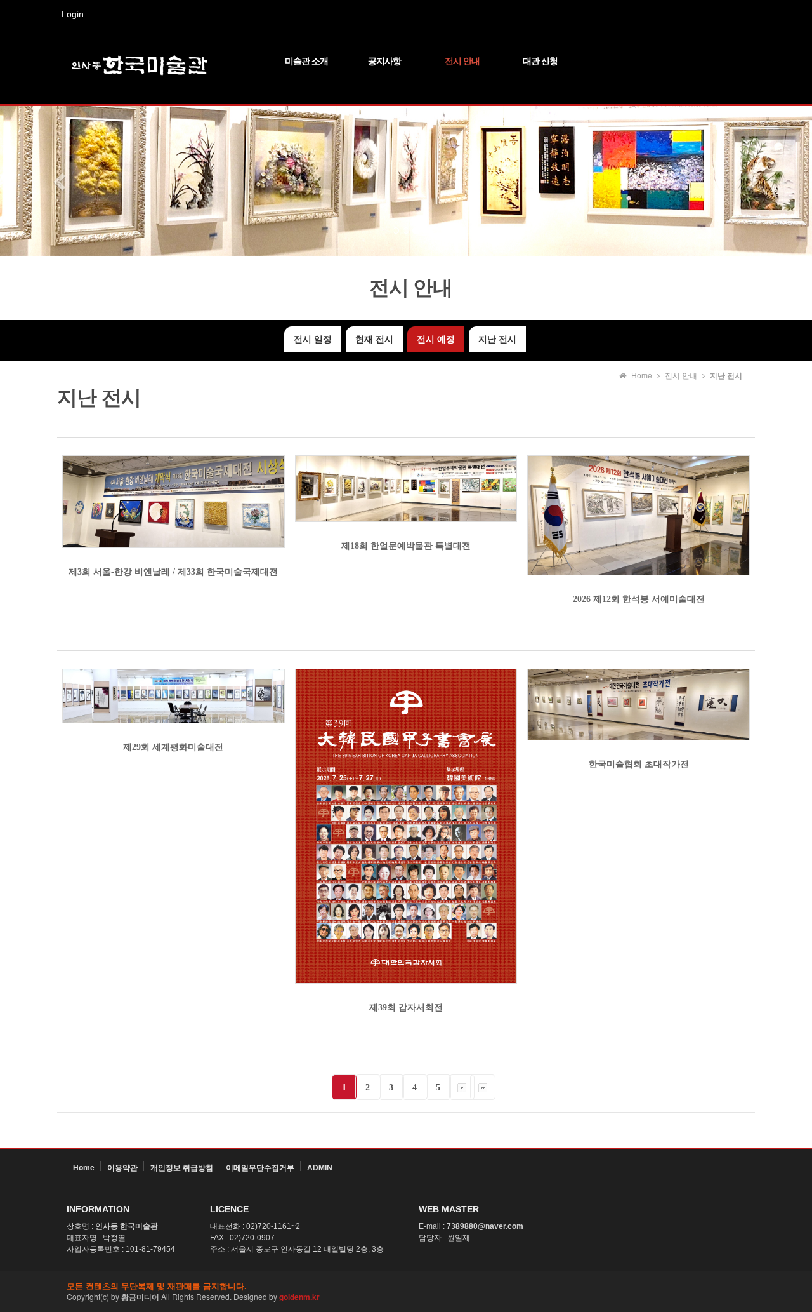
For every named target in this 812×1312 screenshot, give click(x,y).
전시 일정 (313, 339)
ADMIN (319, 1167)
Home (84, 1167)
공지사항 (384, 61)
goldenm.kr (299, 1296)
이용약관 (122, 1167)
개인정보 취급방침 (181, 1167)
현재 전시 (374, 339)
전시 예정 (436, 339)
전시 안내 (462, 61)
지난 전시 (497, 339)
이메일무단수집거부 (260, 1167)
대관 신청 (540, 61)
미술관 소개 (306, 61)
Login (73, 14)
